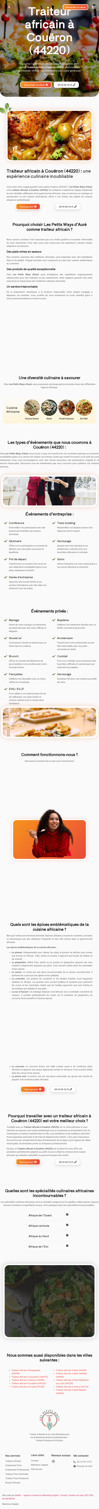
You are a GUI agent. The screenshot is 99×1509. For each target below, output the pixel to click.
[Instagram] (53, 1461)
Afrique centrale (39, 1225)
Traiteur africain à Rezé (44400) (71, 1370)
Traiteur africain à (28, 1380)
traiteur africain (20, 190)
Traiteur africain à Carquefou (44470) (30, 1377)
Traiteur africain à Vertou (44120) (72, 1386)
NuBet (18, 1495)
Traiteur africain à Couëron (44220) (29, 1383)
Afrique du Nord (39, 1236)
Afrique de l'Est (38, 1246)
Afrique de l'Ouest (40, 1215)
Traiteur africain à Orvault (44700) (28, 1386)
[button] (94, 7)
